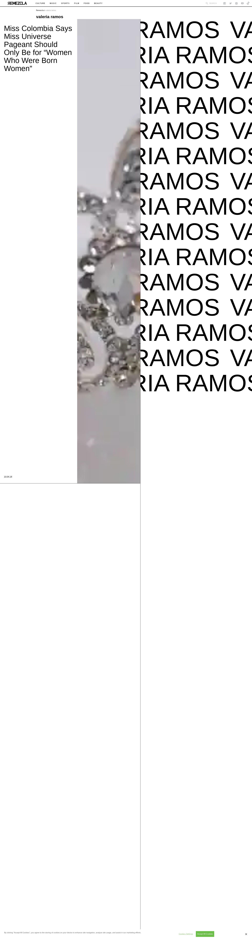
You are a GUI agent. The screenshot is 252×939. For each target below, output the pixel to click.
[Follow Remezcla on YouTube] (242, 3)
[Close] (246, 934)
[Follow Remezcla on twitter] (230, 3)
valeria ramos (51, 10)
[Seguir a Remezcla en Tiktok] (248, 3)
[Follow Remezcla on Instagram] (236, 3)
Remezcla (40, 10)
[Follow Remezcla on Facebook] (225, 3)
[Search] (207, 3)
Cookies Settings (186, 934)
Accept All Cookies (205, 934)
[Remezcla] (17, 3)
